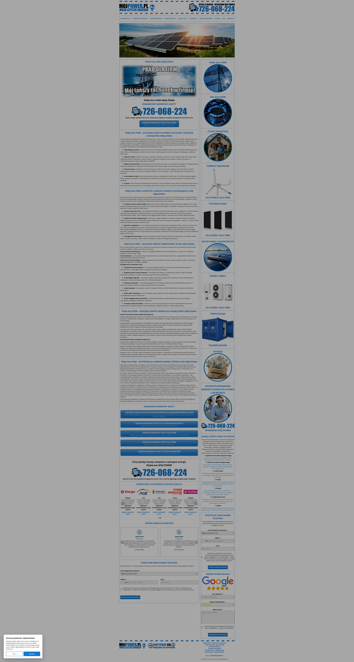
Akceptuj (32, 654)
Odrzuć (14, 654)
